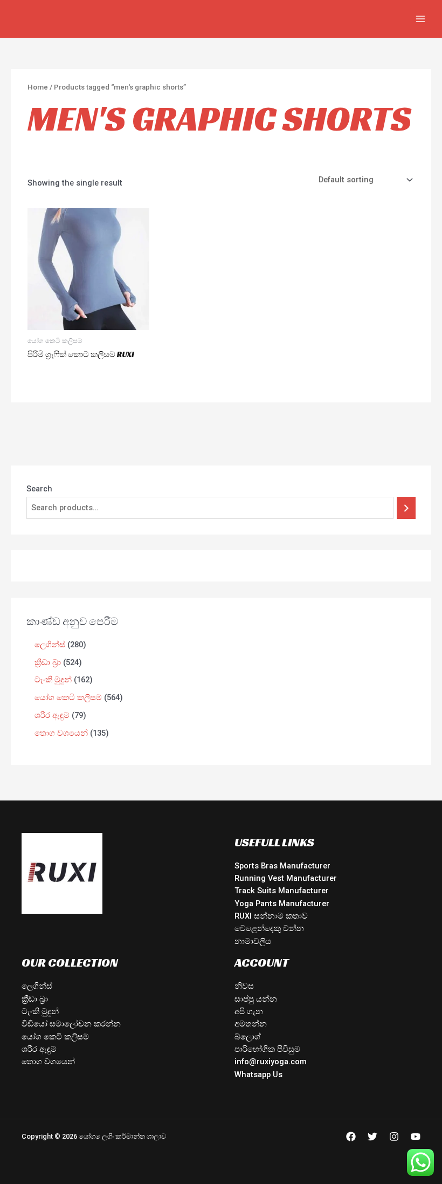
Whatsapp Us (258, 1074)
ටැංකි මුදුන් (40, 1011)
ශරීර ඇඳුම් (39, 1049)
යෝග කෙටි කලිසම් (55, 1037)
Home (37, 87)
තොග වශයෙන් (48, 1061)
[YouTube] (415, 1136)
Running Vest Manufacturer (285, 878)
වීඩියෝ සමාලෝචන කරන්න (71, 1024)
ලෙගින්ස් (37, 986)
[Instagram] (394, 1136)
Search (39, 489)
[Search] (406, 507)
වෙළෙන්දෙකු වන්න (269, 928)
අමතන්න (250, 1024)
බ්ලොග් (247, 1037)
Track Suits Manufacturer (281, 890)
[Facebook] (351, 1136)
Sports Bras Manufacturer (282, 866)
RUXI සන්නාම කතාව (271, 916)
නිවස (244, 986)
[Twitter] (372, 1136)
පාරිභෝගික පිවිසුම (267, 1049)
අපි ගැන (248, 1011)
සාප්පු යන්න (255, 999)
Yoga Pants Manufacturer (281, 903)
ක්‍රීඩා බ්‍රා (35, 999)
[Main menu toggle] (420, 19)
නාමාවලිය (252, 941)
